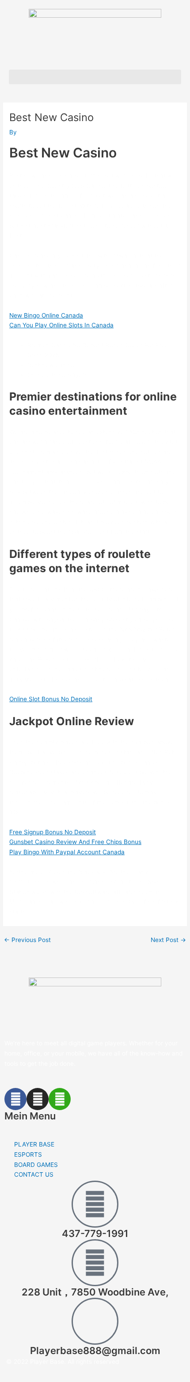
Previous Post (27, 940)
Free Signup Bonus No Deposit (52, 832)
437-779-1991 (95, 1233)
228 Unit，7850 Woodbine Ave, (95, 1292)
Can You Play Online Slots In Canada (61, 325)
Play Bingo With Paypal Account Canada (67, 852)
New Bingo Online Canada (46, 315)
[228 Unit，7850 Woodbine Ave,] (95, 1262)
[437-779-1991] (95, 1204)
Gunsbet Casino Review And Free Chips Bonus (75, 841)
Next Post (168, 940)
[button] (95, 77)
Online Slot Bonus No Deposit (50, 699)
